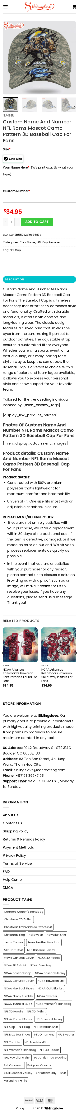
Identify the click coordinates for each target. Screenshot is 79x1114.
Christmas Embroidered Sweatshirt (28, 927)
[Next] (69, 57)
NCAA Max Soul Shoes (19, 988)
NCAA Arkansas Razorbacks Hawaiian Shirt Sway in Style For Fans (56, 675)
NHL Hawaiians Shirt (17, 1057)
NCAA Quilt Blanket (51, 988)
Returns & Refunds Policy (24, 839)
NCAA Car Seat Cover (19, 981)
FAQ (6, 871)
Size (7, 149)
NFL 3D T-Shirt (36, 1011)
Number (8, 115)
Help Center (13, 879)
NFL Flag (24, 1027)
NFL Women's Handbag (20, 1050)
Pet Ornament (14, 1065)
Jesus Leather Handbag (43, 942)
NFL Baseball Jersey (49, 1019)
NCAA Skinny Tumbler (18, 996)
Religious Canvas (39, 1065)
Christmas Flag (14, 935)
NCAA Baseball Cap (17, 973)
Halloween (36, 935)
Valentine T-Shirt (15, 1081)
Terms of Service (17, 863)
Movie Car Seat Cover (19, 958)
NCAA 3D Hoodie (49, 958)
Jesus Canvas (14, 942)
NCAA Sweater (47, 996)
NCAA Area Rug (40, 965)
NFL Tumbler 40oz (37, 1042)
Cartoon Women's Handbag (23, 912)
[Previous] (9, 57)
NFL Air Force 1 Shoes (18, 1019)
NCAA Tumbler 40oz (18, 1004)
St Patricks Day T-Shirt (51, 1073)
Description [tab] (14, 279)
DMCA (8, 887)
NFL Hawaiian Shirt (46, 1027)
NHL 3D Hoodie (49, 1050)
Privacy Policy (14, 855)
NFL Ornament (44, 1034)
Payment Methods (18, 847)
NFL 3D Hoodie (13, 1011)
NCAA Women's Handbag (53, 1004)
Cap (23, 242)
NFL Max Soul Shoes (17, 1034)
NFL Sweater (66, 1034)
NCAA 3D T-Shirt (15, 965)
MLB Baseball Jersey (41, 950)
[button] (5, 7)
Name (31, 242)
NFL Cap (42, 242)
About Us (10, 815)
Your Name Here (16, 167)
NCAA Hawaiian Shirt (52, 981)
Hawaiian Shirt (56, 935)
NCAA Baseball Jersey (50, 973)
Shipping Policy (15, 831)
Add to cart (37, 221)
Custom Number (16, 191)
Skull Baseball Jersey (18, 1073)
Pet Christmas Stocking (50, 1057)
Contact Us (12, 823)
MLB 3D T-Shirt (13, 950)
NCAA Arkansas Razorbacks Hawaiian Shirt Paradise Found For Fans (20, 675)
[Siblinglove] (39, 6)
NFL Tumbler (12, 1042)
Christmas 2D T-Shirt (18, 919)
